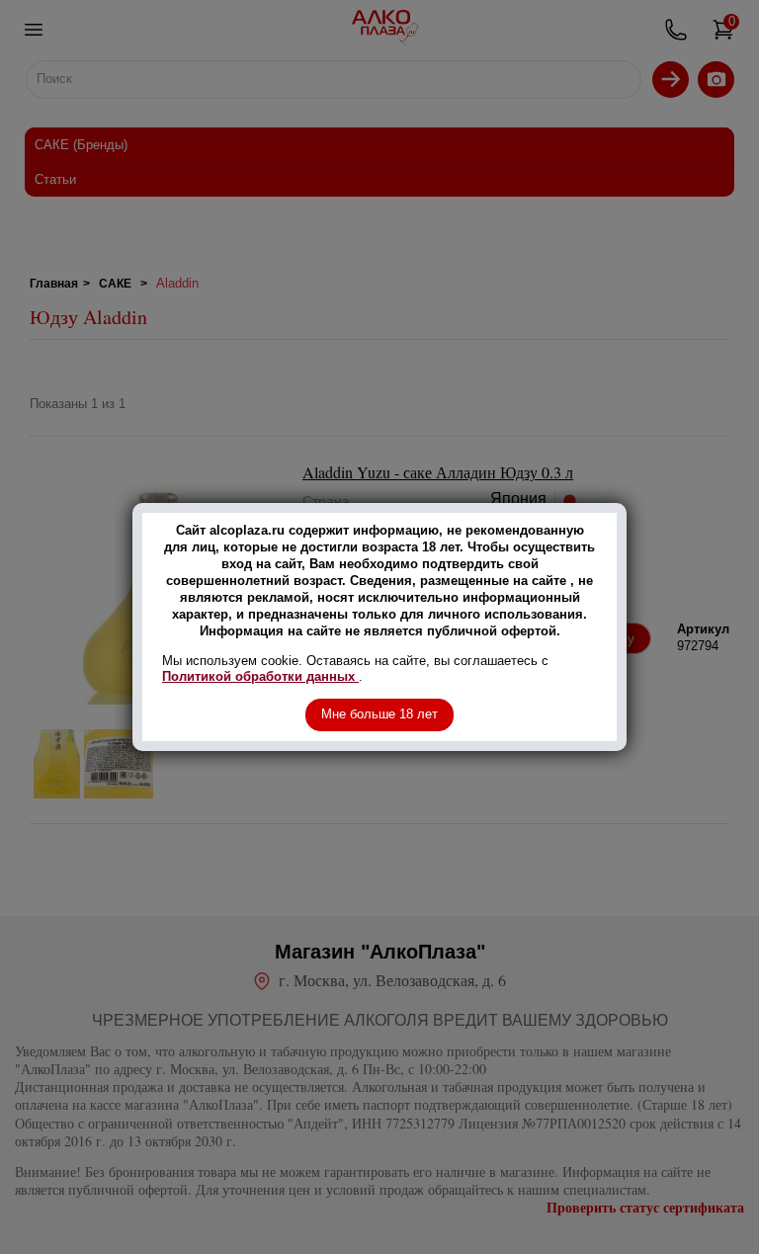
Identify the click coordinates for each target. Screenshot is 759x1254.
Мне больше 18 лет (379, 714)
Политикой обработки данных (260, 676)
